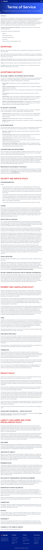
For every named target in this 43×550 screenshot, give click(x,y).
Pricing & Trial (14, 540)
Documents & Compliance (36, 543)
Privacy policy (36, 540)
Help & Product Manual (14, 543)
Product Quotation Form (26, 540)
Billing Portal (25, 537)
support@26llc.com (15, 171)
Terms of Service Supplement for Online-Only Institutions (22, 269)
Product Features (15, 537)
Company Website (26, 543)
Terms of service (37, 537)
